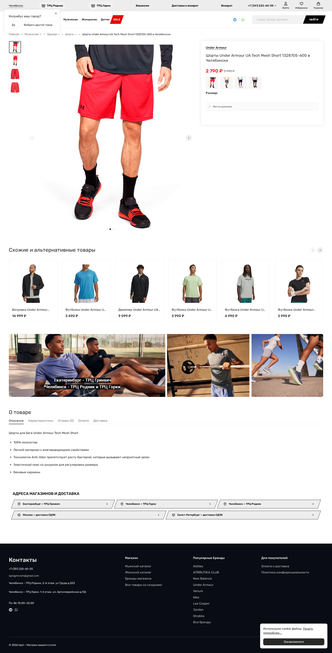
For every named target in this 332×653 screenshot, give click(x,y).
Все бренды (202, 622)
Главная (14, 34)
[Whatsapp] (243, 20)
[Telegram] (235, 20)
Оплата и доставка (275, 566)
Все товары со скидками (143, 585)
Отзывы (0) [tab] (66, 420)
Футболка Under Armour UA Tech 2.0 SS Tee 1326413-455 (85, 310)
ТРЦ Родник (55, 5)
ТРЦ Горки (103, 5)
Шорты (69, 34)
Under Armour (216, 47)
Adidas (198, 566)
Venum (198, 591)
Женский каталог (138, 572)
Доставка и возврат (185, 5)
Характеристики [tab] (40, 420)
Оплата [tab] (83, 420)
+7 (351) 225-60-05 (261, 5)
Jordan (198, 609)
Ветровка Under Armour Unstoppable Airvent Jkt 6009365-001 (29, 310)
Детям (105, 19)
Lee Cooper (201, 603)
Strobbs (198, 616)
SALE (116, 19)
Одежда (52, 34)
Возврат (226, 5)
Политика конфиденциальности (285, 572)
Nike (196, 597)
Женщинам (89, 19)
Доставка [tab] (100, 420)
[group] (110, 138)
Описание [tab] (16, 420)
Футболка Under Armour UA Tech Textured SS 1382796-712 (192, 310)
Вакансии (142, 5)
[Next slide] (189, 138)
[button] (110, 229)
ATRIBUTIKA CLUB (206, 572)
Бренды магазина (138, 578)
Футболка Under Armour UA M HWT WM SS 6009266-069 (245, 310)
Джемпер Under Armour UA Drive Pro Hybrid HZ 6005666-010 (138, 310)
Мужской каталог (138, 566)
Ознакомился (294, 642)
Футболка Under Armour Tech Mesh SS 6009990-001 (298, 310)
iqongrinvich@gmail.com (24, 575)
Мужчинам (70, 19)
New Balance (202, 578)
